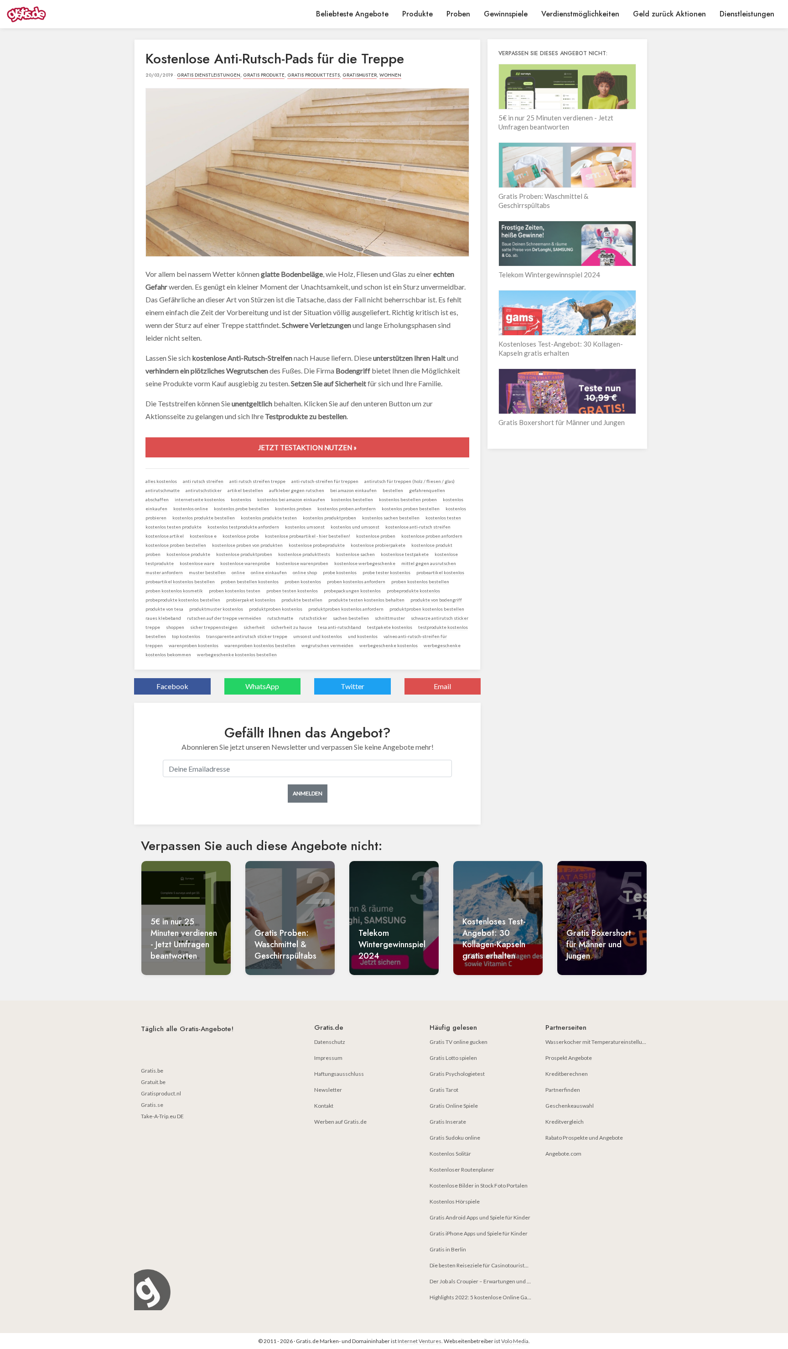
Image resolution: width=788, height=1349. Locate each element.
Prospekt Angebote (568, 1057)
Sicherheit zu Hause (291, 627)
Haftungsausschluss (339, 1073)
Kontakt (323, 1105)
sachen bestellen (351, 618)
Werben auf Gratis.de (340, 1121)
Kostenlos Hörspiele (455, 1201)
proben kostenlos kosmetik (174, 590)
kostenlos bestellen (352, 499)
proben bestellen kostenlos (250, 581)
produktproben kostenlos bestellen (426, 609)
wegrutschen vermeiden (327, 645)
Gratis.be (152, 1070)
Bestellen (393, 490)
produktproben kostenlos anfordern (346, 609)
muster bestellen (207, 572)
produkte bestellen (301, 599)
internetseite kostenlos (200, 499)
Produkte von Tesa (164, 609)
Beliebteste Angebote (352, 14)
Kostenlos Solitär (450, 1153)
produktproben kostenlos (275, 609)
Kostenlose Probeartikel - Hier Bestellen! (307, 536)
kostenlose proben (375, 536)
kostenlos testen (443, 517)
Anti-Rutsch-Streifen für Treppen (324, 481)
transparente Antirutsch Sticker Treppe (246, 636)
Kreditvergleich (564, 1121)
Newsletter (328, 1089)
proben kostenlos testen (234, 590)
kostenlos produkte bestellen (203, 517)
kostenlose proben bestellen (175, 545)
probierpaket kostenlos (250, 599)
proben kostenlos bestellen (420, 581)
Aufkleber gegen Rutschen (296, 490)
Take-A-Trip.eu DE (162, 1116)
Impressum (328, 1057)
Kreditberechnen (566, 1073)
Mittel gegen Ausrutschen (428, 563)
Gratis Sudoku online (455, 1137)
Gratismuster (359, 75)
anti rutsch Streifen (203, 481)
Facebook (172, 686)
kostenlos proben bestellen (411, 508)
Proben (458, 14)
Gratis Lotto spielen (453, 1057)
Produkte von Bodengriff (436, 599)
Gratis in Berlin (448, 1249)
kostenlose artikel (164, 536)
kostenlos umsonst (305, 526)
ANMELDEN (307, 793)
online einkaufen (269, 572)
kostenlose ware (197, 563)
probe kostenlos (340, 572)
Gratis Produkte (264, 75)
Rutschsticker (313, 618)
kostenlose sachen (355, 554)
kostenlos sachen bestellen (391, 517)
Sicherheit (254, 627)
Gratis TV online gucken (458, 1041)
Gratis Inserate (448, 1121)
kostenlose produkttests (304, 554)
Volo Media (515, 1341)
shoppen (175, 627)
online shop (305, 572)
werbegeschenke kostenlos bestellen (237, 654)
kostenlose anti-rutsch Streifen (418, 526)
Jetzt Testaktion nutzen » (307, 447)
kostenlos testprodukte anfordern (243, 526)
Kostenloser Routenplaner (462, 1169)
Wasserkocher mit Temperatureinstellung (596, 1041)
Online (238, 572)
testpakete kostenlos (389, 627)
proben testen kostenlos (292, 590)
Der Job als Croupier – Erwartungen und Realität (487, 1281)
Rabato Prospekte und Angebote (584, 1137)
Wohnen (390, 75)
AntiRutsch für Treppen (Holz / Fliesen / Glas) (409, 481)
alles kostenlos (161, 481)
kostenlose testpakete (405, 554)
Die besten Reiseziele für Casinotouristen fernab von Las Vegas (506, 1265)
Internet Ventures (419, 1341)
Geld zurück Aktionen (669, 14)
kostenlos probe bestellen (241, 508)
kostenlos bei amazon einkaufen (291, 499)
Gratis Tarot (444, 1089)
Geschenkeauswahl (569, 1105)
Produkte (417, 14)
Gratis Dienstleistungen (208, 75)
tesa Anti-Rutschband (339, 627)
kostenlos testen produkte (173, 526)
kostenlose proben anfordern (431, 536)
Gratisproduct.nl (161, 1093)
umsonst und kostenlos (317, 636)
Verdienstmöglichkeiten (580, 14)
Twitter (352, 686)
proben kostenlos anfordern (356, 581)
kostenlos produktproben (329, 517)
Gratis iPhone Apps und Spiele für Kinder (479, 1233)
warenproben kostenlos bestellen (260, 645)
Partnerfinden (562, 1089)
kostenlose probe (241, 536)
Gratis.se (152, 1104)
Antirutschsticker (204, 490)
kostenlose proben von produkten (247, 545)
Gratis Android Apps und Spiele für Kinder (480, 1217)
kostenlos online (190, 508)
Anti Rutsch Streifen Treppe (257, 481)
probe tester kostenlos (386, 572)
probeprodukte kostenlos (413, 590)
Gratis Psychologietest (457, 1073)
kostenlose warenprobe (245, 563)
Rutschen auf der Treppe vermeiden (224, 618)
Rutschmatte (280, 618)
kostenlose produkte (188, 554)
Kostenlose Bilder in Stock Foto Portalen (479, 1185)
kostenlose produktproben (244, 554)
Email (442, 686)
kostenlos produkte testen (269, 517)
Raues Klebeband (163, 618)
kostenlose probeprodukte (317, 545)
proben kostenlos (303, 581)
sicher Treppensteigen (214, 627)
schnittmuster (390, 618)
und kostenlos (363, 636)
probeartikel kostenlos (440, 572)
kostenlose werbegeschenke (364, 563)
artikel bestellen (245, 490)
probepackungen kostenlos (352, 590)
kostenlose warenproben (302, 563)
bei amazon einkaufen (353, 490)
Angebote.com (563, 1153)
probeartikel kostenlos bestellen (180, 581)
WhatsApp (262, 686)
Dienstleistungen (747, 14)
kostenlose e (203, 536)
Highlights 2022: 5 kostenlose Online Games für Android (498, 1297)
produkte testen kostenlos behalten (366, 599)
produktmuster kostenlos (216, 609)
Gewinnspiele (506, 14)
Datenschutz (329, 1041)
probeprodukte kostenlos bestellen (182, 599)
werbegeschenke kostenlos (388, 645)
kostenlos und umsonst (355, 526)
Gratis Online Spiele (454, 1105)
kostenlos (241, 499)
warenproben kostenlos (193, 645)
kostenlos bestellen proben (408, 499)
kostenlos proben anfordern (346, 508)
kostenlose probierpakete (378, 545)
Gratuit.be (153, 1082)
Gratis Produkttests (313, 75)
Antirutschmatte (162, 490)
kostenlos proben (293, 508)
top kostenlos (186, 636)
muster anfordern (164, 572)
